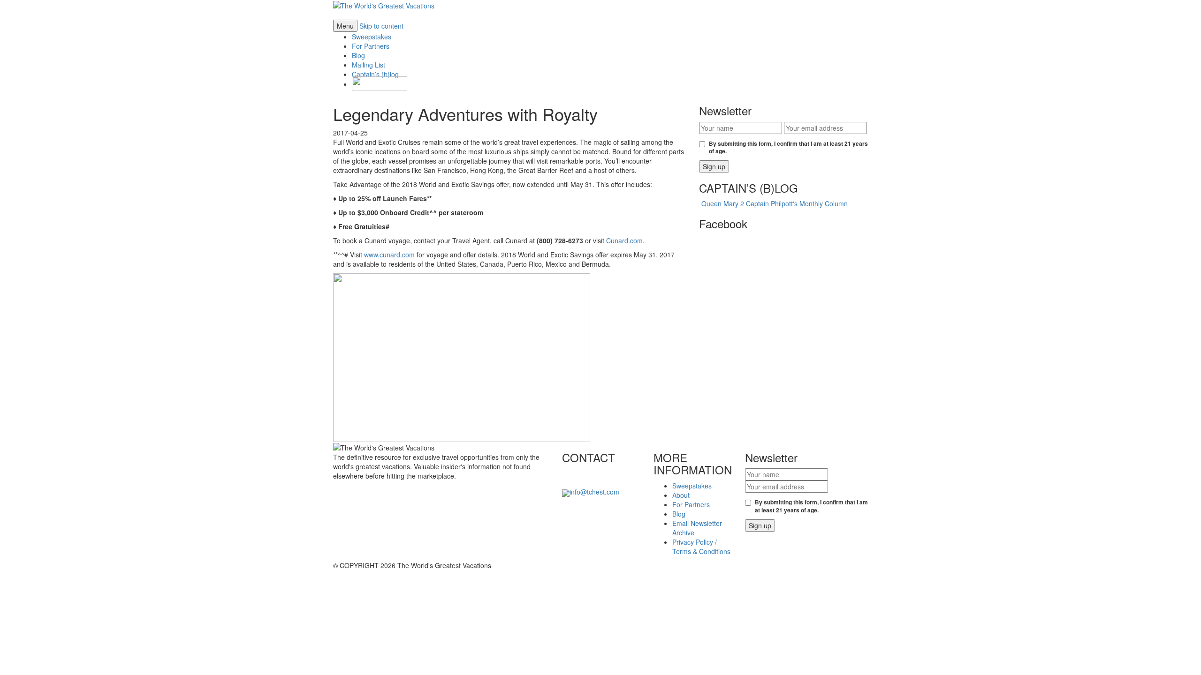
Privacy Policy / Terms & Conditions (701, 546)
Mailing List (368, 64)
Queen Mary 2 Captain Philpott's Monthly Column (774, 203)
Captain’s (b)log (375, 74)
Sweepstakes (371, 36)
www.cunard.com (389, 254)
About (681, 495)
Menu (345, 25)
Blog (358, 55)
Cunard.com (624, 240)
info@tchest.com (594, 491)
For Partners (370, 46)
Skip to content (381, 25)
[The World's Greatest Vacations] (383, 4)
